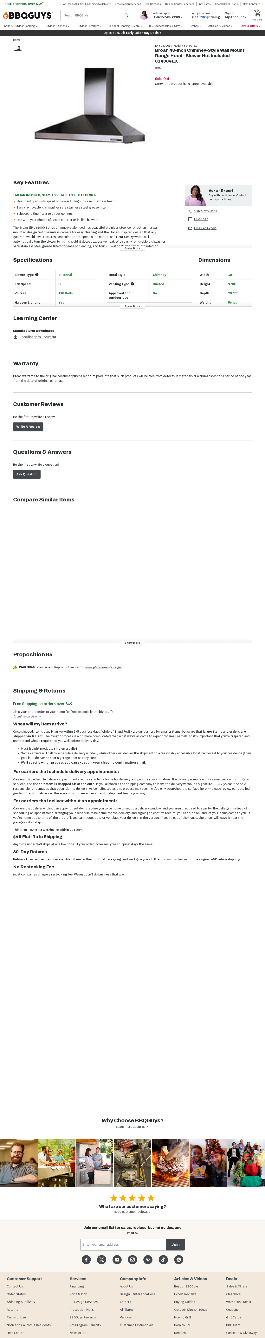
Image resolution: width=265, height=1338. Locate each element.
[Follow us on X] (101, 1259)
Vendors (126, 1317)
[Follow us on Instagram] (132, 1259)
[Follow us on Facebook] (86, 1259)
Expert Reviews (185, 1294)
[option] (18, 52)
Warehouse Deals (238, 1302)
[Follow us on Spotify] (178, 1259)
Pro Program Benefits (85, 1325)
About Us (126, 1286)
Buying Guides (184, 1302)
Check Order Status (227, 4)
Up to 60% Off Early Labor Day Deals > (132, 33)
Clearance (233, 1294)
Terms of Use (16, 1317)
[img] (87, 107)
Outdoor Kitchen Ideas (190, 1310)
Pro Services (153, 4)
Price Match (78, 1294)
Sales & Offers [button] (249, 26)
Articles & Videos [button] (219, 26)
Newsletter (78, 1333)
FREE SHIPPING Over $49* (24, 4)
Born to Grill (182, 1325)
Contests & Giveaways (242, 1333)
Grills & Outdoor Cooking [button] (19, 26)
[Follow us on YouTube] (117, 1259)
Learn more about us (130, 1127)
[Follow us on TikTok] (163, 1259)
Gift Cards (205, 4)
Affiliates (126, 1310)
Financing (77, 1286)
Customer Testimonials (136, 1325)
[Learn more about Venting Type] (132, 284)
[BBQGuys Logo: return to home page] (30, 15)
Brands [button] (194, 26)
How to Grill (182, 1317)
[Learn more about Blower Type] (37, 274)
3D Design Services (84, 1302)
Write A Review (28, 426)
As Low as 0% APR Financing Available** (87, 4)
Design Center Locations (180, 4)
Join (175, 1245)
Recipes (180, 1333)
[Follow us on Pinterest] (147, 1259)
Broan (159, 68)
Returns (12, 1310)
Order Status (16, 1294)
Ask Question (26, 474)
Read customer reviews (131, 1212)
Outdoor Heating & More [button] (124, 26)
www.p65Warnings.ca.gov (103, 667)
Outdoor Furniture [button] (88, 26)
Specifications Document (37, 337)
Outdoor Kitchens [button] (56, 26)
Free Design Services (128, 4)
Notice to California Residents (29, 1325)
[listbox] (18, 49)
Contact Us (15, 1286)
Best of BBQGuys (186, 1286)
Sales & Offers (236, 1286)
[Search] (126, 15)
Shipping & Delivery (21, 1302)
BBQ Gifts (233, 1325)
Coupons (232, 1310)
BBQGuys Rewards (83, 1317)
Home (17, 40)
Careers (125, 1302)
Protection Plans (82, 1310)
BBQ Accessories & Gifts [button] (164, 26)
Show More (132, 248)
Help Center (15, 1333)
